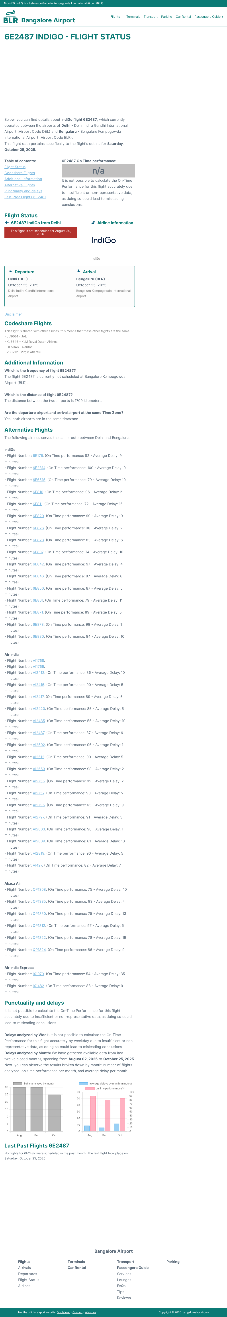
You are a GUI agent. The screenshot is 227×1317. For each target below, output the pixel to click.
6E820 (38, 516)
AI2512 (38, 757)
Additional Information (23, 179)
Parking (166, 16)
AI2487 (38, 733)
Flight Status (14, 167)
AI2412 (38, 672)
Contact (77, 1312)
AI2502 (39, 744)
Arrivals (24, 1267)
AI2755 (39, 781)
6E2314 (39, 468)
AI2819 (38, 853)
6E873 (38, 624)
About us (90, 1312)
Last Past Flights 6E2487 (25, 197)
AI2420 (39, 708)
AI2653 (39, 769)
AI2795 (39, 805)
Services (124, 1274)
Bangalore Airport (48, 20)
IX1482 (38, 986)
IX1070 (38, 974)
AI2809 (39, 841)
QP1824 (39, 949)
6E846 (38, 576)
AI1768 (38, 660)
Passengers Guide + (208, 16)
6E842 (38, 564)
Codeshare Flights (19, 173)
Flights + (116, 16)
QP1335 (39, 901)
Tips (120, 1292)
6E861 (38, 600)
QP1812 (39, 925)
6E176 (38, 455)
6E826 (38, 528)
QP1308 (39, 889)
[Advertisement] (113, 81)
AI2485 (39, 721)
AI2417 (38, 696)
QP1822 (39, 937)
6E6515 (39, 479)
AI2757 (38, 793)
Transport (151, 16)
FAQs (121, 1286)
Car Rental (183, 16)
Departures (27, 1274)
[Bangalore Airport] (11, 16)
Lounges (124, 1280)
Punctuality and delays (23, 191)
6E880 (38, 636)
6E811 (37, 504)
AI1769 (38, 666)
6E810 (38, 492)
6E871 (38, 612)
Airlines (24, 1286)
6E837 (38, 552)
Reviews (124, 1298)
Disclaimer (63, 1312)
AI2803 (39, 829)
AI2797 (38, 817)
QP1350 (39, 913)
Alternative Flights (19, 185)
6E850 (38, 588)
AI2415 (38, 684)
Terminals (133, 16)
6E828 (38, 540)
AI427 (37, 865)
